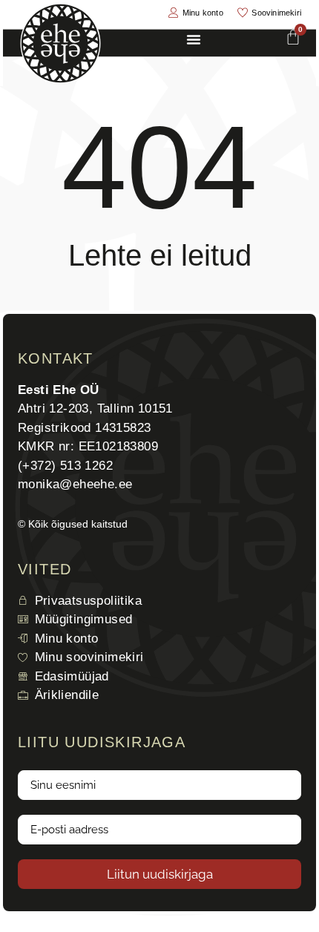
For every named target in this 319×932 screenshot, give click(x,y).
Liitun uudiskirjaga (160, 874)
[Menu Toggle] (193, 39)
